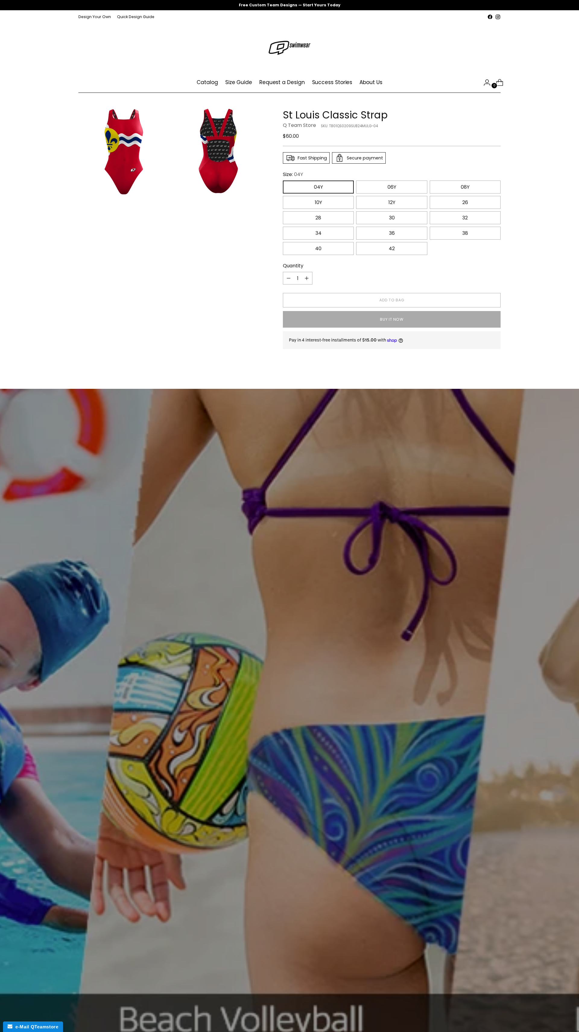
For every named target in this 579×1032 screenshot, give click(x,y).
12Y (391, 202)
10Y (318, 202)
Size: (293, 174)
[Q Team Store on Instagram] (498, 17)
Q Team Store (299, 125)
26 (465, 202)
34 (318, 233)
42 (392, 248)
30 (392, 217)
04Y (318, 187)
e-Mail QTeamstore (35, 1026)
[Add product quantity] (306, 278)
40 (318, 248)
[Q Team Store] (289, 46)
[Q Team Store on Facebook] (490, 17)
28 (318, 217)
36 (392, 233)
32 (465, 217)
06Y (392, 187)
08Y (465, 187)
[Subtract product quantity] (288, 278)
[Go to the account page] (485, 83)
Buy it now (391, 319)
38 (465, 233)
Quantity (293, 265)
